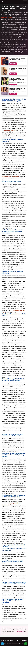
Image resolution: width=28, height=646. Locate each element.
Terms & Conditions (22, 640)
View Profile (13, 63)
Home (2, 640)
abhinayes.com (20, 631)
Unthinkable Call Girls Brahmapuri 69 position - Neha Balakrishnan (16, 79)
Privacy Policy (10, 640)
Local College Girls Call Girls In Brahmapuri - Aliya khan (17, 89)
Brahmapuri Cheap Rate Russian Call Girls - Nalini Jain (17, 59)
